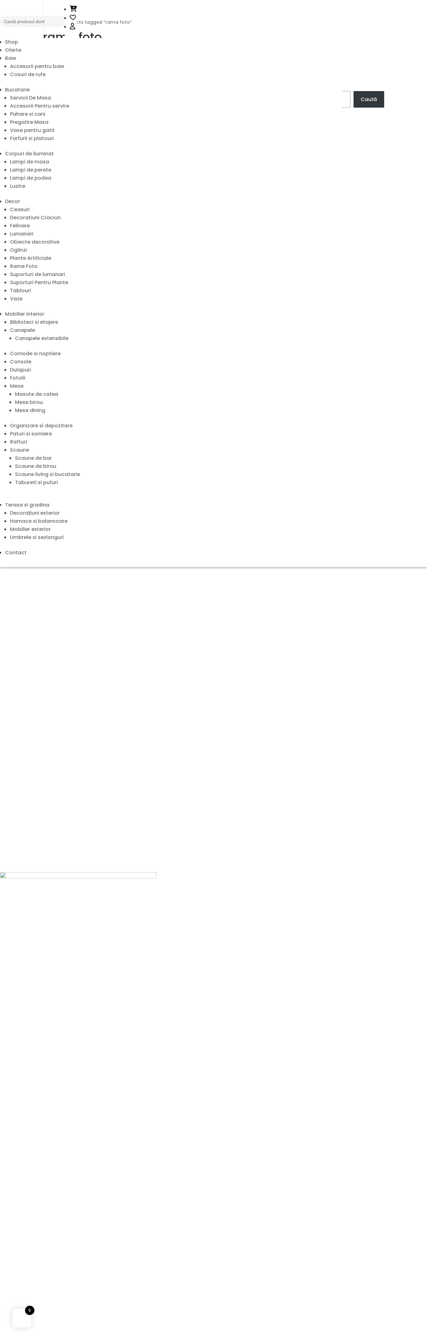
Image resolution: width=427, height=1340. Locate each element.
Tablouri (20, 290)
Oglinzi (18, 250)
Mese (16, 386)
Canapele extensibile (41, 338)
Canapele (22, 330)
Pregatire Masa (29, 122)
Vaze (16, 298)
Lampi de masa (29, 161)
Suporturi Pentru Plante (39, 282)
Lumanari (21, 233)
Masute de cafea (36, 394)
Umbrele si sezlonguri (37, 537)
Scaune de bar (33, 458)
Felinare (20, 225)
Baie (10, 58)
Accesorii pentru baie (37, 66)
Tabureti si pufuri (36, 482)
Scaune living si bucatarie (47, 474)
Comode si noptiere (35, 353)
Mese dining (30, 410)
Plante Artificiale (30, 258)
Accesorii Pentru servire (39, 105)
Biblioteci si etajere (34, 322)
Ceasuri (20, 209)
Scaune (19, 450)
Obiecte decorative (34, 241)
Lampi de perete (30, 169)
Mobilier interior (24, 314)
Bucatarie (17, 89)
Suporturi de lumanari (37, 274)
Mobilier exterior (30, 529)
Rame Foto (24, 266)
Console (20, 361)
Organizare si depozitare (41, 425)
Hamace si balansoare (39, 521)
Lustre (17, 186)
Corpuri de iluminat (29, 153)
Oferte (13, 50)
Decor (12, 201)
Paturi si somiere (31, 433)
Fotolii (17, 377)
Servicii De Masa (30, 97)
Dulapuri (20, 369)
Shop (11, 42)
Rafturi (18, 441)
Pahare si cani (27, 114)
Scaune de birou (35, 466)
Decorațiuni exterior (35, 513)
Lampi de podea (30, 178)
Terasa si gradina (27, 504)
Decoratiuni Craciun (35, 217)
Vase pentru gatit (32, 130)
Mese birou (29, 402)
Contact (16, 552)
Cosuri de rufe (28, 74)
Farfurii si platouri (32, 138)
